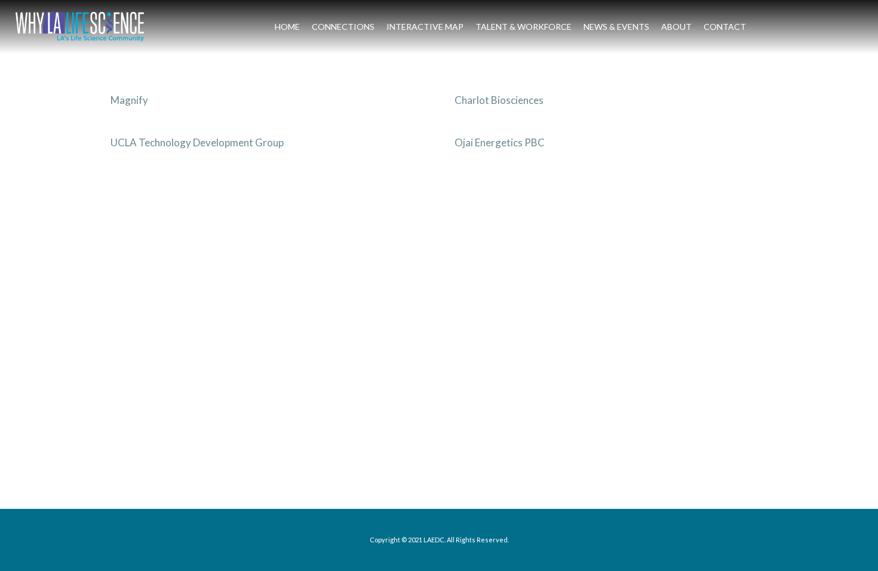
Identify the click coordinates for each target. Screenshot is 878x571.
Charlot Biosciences (499, 100)
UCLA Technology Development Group (197, 142)
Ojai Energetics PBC (500, 142)
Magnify (129, 100)
